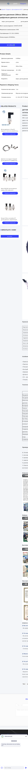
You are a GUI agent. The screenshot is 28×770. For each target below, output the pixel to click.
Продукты (23, 3)
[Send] (26, 767)
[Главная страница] (5, 3)
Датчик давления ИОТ (17, 9)
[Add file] (2, 767)
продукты (8, 9)
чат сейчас (10, 45)
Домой (15, 3)
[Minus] (26, 736)
